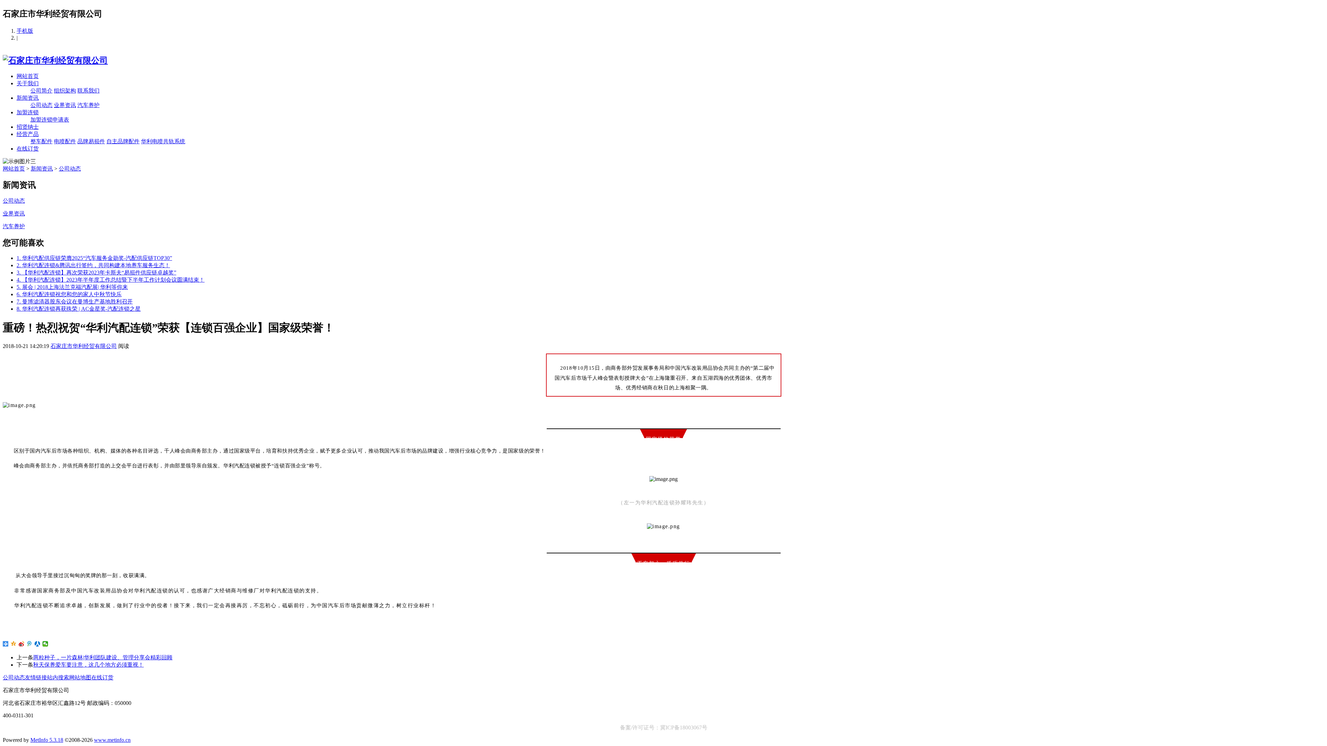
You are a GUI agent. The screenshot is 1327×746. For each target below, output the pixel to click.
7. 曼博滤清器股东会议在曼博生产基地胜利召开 (75, 301)
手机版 (25, 31)
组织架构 (65, 91)
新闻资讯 (28, 98)
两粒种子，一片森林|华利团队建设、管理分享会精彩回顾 (102, 657)
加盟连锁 (28, 112)
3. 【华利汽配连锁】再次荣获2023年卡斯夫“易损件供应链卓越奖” (96, 272)
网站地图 (80, 677)
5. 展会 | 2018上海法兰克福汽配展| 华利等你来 (72, 287)
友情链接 (36, 677)
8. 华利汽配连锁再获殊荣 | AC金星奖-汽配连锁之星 (79, 309)
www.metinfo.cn (112, 740)
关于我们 (28, 83)
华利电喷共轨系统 (163, 141)
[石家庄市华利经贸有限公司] (55, 60)
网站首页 (28, 76)
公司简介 (41, 91)
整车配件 (41, 141)
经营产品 (28, 134)
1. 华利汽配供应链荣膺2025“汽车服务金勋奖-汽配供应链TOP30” (94, 258)
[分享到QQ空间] (14, 644)
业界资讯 (65, 105)
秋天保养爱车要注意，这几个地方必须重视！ (88, 665)
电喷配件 (65, 141)
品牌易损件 (91, 141)
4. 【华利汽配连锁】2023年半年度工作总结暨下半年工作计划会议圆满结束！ (111, 280)
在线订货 (28, 149)
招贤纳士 (28, 127)
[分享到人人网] (37, 644)
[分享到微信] (45, 644)
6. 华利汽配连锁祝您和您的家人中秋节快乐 (69, 294)
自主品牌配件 (123, 141)
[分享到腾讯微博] (29, 644)
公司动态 (41, 105)
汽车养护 (88, 105)
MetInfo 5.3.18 (46, 740)
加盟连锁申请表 (49, 120)
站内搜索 (58, 677)
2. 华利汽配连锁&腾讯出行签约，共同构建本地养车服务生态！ (93, 265)
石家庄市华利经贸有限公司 (83, 346)
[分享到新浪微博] (22, 644)
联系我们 (88, 91)
